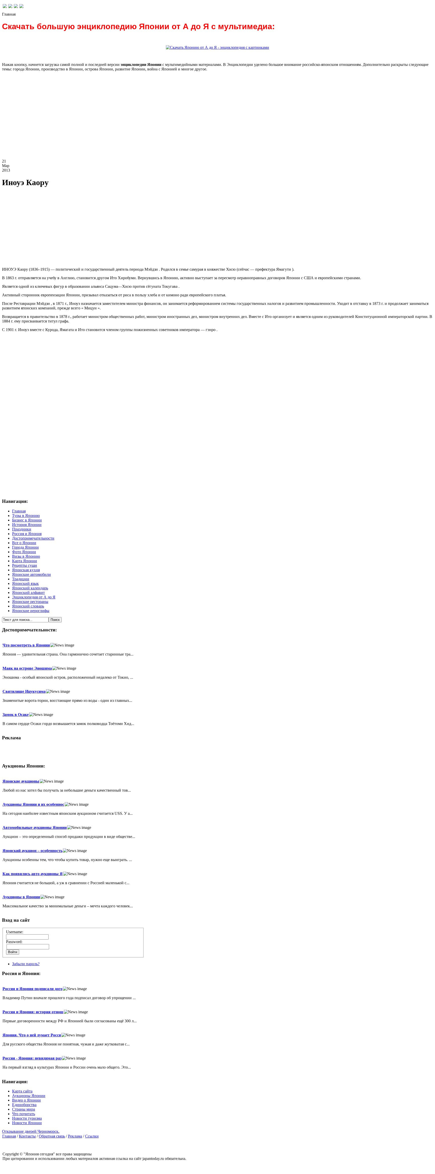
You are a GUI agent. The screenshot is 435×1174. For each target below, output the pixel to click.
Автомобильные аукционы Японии (35, 827)
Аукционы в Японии (21, 897)
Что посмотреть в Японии (26, 645)
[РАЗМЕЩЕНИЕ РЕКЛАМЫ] (21, 7)
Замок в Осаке (16, 714)
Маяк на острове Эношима (27, 668)
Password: (14, 942)
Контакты (27, 1136)
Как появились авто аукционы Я (33, 874)
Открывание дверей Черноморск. (30, 1131)
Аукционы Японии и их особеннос (33, 804)
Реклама (75, 1136)
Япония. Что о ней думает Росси (32, 1035)
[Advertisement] (153, 119)
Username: (14, 932)
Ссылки (92, 1136)
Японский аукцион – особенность (32, 850)
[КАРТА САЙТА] (10, 7)
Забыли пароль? (26, 964)
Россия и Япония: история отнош (33, 1012)
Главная (9, 1136)
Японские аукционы (21, 781)
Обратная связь (52, 1136)
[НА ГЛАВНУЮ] (5, 7)
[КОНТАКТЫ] (16, 7)
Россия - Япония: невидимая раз (32, 1058)
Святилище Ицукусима (24, 691)
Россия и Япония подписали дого (32, 989)
